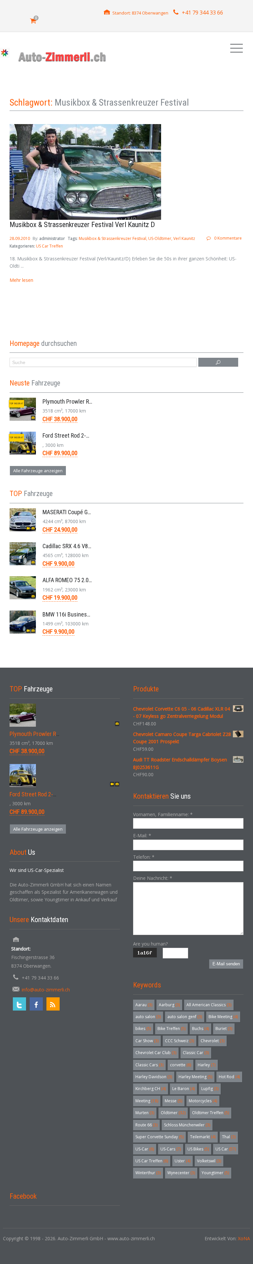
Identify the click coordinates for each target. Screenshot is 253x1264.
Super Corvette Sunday (159, 1137)
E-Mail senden (226, 963)
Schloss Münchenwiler (187, 1125)
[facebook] (36, 1004)
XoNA (244, 1238)
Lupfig (209, 1088)
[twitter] (19, 1004)
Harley (206, 1065)
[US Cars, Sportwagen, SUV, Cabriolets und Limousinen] (62, 56)
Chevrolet (212, 1041)
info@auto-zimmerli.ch (46, 989)
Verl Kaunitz (184, 238)
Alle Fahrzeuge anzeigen (38, 471)
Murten (144, 1112)
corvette (180, 1065)
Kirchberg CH (150, 1088)
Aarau (143, 1005)
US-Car (144, 1149)
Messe (173, 1101)
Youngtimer (215, 1173)
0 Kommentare (228, 238)
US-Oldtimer (159, 238)
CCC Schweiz (179, 1041)
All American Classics (208, 1005)
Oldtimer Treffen (210, 1112)
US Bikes (198, 1149)
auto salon (148, 1016)
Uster (182, 1161)
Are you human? (150, 944)
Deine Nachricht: (152, 878)
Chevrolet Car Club (155, 1052)
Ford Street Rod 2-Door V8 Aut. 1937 (85, 435)
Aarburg (169, 1005)
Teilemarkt (202, 1137)
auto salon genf (184, 1016)
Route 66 (146, 1125)
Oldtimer (173, 1112)
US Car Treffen (49, 246)
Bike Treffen (171, 1028)
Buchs (200, 1028)
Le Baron (183, 1088)
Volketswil (209, 1161)
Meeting (146, 1101)
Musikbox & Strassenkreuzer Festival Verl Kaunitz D (82, 224)
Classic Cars (149, 1065)
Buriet (223, 1028)
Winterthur (148, 1173)
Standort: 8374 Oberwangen (140, 13)
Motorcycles (203, 1101)
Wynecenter (181, 1173)
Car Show (146, 1041)
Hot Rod (229, 1077)
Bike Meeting (223, 1016)
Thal (229, 1137)
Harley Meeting (195, 1077)
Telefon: (144, 857)
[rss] (53, 1004)
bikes (143, 1028)
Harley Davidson (153, 1077)
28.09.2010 (20, 238)
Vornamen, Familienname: (163, 814)
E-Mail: (142, 835)
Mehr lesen (21, 280)
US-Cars (170, 1149)
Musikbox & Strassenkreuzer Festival (112, 238)
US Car (225, 1149)
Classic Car (196, 1052)
